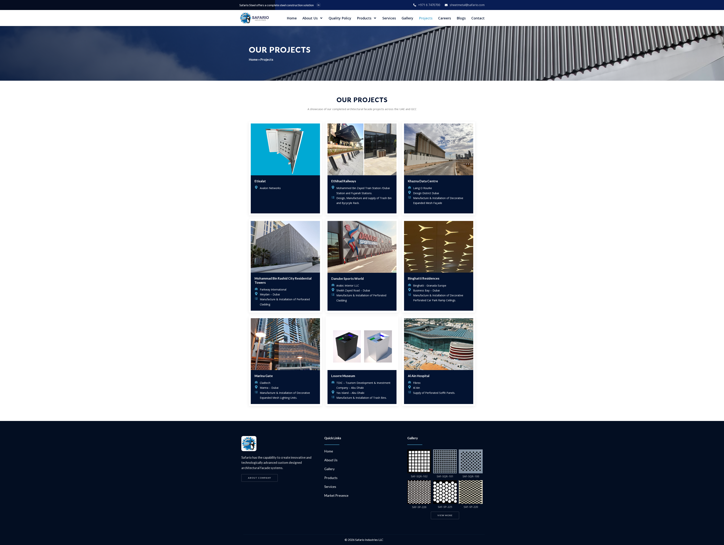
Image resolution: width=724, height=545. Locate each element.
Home (292, 18)
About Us (310, 18)
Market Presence (336, 495)
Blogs (461, 18)
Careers (444, 18)
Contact (478, 18)
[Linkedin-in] (318, 5)
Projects (426, 18)
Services (389, 18)
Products (364, 18)
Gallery (407, 18)
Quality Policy (340, 18)
